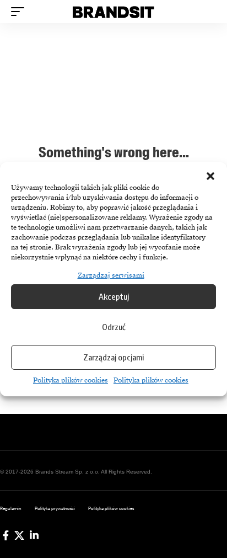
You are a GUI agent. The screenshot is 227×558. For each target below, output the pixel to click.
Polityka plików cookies (70, 380)
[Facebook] (6, 535)
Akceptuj (114, 296)
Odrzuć (114, 327)
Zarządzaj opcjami (113, 357)
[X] (19, 535)
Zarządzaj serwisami (111, 275)
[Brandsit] (114, 11)
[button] (210, 176)
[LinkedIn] (34, 535)
